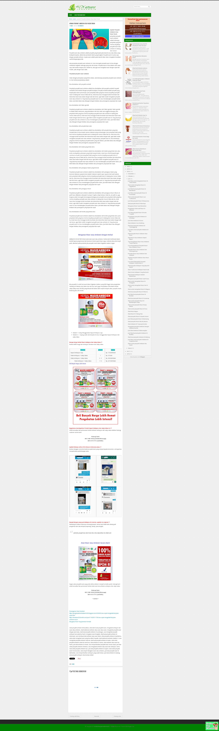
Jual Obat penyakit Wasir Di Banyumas (138, 201)
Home (70, 15)
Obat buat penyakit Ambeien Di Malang (139, 337)
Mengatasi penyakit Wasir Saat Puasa (138, 278)
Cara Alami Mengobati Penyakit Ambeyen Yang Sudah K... (136, 262)
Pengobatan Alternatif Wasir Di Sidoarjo (136, 209)
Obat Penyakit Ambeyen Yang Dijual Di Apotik (138, 266)
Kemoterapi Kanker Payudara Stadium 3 (141, 103)
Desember (131, 173)
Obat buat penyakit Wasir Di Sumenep (138, 298)
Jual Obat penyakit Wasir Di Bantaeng (138, 319)
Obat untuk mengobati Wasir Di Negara (139, 289)
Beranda (96, 716)
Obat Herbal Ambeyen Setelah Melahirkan (136, 275)
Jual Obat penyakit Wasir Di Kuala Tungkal (137, 213)
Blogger (142, 357)
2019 (128, 169)
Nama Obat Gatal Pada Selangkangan (139, 91)
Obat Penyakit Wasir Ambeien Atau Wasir (137, 234)
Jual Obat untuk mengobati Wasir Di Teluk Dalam (138, 181)
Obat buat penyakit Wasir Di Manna (138, 292)
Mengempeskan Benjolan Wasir (140, 56)
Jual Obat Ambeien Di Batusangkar (137, 330)
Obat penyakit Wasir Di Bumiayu (137, 203)
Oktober (130, 176)
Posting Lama (117, 716)
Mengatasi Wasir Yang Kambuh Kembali (80, 621)
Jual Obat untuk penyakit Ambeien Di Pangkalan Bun (138, 340)
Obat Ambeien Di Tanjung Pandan (137, 324)
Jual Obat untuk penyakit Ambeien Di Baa (138, 230)
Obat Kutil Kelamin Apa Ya (140, 115)
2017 (128, 351)
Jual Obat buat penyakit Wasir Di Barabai (137, 295)
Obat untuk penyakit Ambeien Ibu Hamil (137, 344)
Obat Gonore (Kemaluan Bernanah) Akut (139, 149)
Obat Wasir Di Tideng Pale (135, 314)
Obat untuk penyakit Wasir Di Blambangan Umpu (136, 301)
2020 (128, 166)
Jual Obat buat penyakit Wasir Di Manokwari (137, 189)
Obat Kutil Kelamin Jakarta (140, 68)
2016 (128, 354)
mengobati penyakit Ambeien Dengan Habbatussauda (138, 327)
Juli (129, 179)
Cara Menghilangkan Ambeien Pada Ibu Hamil (141, 79)
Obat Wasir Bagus (133, 311)
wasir (74, 19)
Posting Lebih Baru (75, 716)
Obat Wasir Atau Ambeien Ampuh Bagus (137, 238)
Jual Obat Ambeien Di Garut (135, 220)
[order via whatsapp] (212, 730)
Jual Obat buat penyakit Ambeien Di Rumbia (138, 333)
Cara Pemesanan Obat (79, 15)
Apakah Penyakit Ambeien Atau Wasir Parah (82, 23)
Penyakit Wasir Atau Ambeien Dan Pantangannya (137, 250)
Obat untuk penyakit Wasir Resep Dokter (137, 305)
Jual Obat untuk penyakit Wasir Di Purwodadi (137, 193)
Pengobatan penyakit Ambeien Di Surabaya (137, 217)
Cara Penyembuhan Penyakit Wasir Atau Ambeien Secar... (138, 246)
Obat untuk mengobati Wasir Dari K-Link (138, 285)
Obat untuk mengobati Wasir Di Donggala (137, 281)
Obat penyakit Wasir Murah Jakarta (138, 321)
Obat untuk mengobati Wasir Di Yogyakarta (137, 185)
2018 (128, 171)
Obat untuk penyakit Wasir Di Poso (137, 309)
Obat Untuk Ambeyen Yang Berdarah (138, 272)
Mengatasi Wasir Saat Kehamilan (137, 206)
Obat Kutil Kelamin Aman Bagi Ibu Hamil (141, 137)
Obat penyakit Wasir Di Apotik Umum (138, 316)
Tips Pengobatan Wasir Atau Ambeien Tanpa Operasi (138, 242)
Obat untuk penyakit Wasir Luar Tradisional (137, 197)
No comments (80, 25)
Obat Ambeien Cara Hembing (136, 223)
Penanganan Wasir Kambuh (77, 611)
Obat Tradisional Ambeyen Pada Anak (138, 269)
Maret (130, 348)
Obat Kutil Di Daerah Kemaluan (141, 126)
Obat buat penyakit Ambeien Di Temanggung (136, 226)
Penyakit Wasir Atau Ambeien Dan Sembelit (137, 254)
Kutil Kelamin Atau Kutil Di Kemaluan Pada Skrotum (140, 44)
